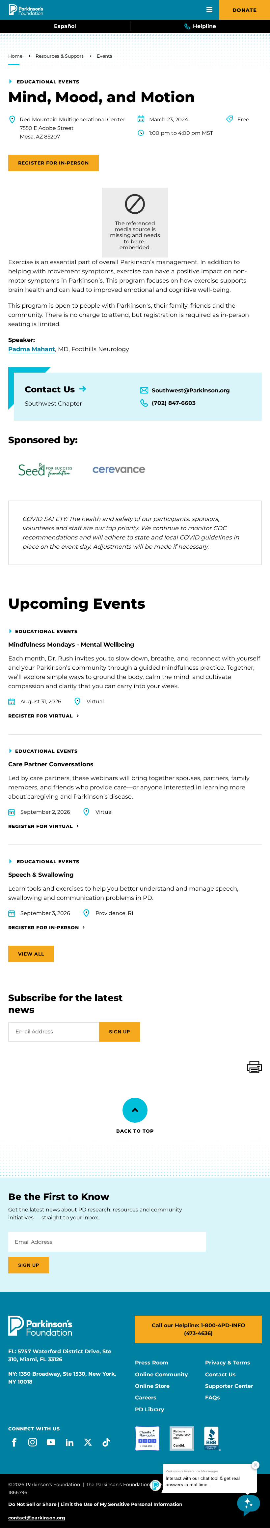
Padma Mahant (31, 349)
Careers (145, 1398)
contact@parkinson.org (36, 1517)
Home (15, 56)
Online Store (152, 1386)
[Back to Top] (135, 1110)
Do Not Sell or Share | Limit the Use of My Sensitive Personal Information (95, 1504)
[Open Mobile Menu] (209, 10)
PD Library (149, 1410)
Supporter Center (229, 1386)
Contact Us (220, 1375)
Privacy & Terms (227, 1363)
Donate (244, 10)
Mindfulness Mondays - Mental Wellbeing (71, 644)
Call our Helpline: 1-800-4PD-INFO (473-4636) (198, 1329)
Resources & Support (60, 56)
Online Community (161, 1375)
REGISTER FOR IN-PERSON (53, 163)
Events (104, 56)
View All (31, 954)
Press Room (151, 1363)
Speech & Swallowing (41, 874)
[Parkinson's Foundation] (26, 9)
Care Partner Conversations (51, 764)
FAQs (212, 1398)
